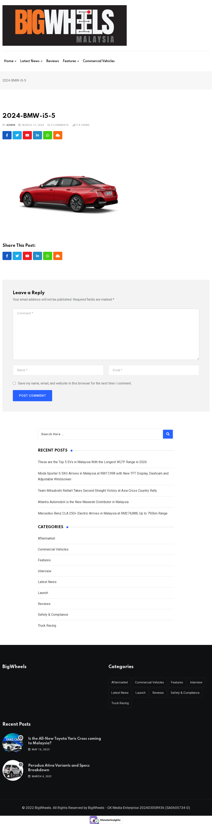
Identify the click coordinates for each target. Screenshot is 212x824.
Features (69, 61)
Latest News (30, 61)
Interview (44, 571)
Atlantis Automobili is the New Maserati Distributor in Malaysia (83, 502)
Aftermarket (46, 538)
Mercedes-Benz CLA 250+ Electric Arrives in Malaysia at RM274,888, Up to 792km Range (102, 513)
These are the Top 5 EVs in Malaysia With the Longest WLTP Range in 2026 (92, 462)
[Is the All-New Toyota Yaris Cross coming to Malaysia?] (12, 743)
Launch (43, 593)
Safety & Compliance (53, 615)
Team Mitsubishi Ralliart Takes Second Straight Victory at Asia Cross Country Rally (97, 491)
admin (10, 125)
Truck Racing (47, 626)
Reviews (52, 61)
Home (8, 61)
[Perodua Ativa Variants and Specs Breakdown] (12, 770)
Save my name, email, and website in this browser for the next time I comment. (74, 383)
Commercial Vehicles (99, 61)
